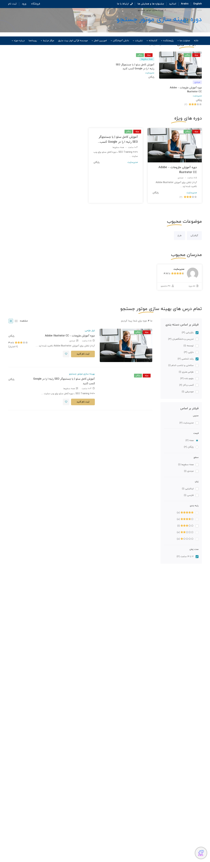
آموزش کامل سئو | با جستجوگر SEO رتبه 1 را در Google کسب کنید (118, 142)
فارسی (189, 495)
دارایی (189, 352)
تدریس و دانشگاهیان (181, 339)
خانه (199, 10)
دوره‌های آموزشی (185, 10)
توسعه (189, 345)
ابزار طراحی (90, 330)
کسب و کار (186, 385)
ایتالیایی (188, 488)
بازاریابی (170, 10)
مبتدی (189, 471)
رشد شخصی (186, 358)
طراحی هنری (186, 372)
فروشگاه (35, 4)
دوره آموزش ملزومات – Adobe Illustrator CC (70, 336)
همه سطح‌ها (186, 464)
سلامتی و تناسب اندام (181, 365)
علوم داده (187, 378)
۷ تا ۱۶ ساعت (185, 556)
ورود (24, 4)
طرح (180, 235)
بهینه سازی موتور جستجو (82, 374)
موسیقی (188, 391)
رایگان (189, 447)
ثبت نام (12, 4)
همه (190, 440)
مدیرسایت (197, 95)
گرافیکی (194, 235)
